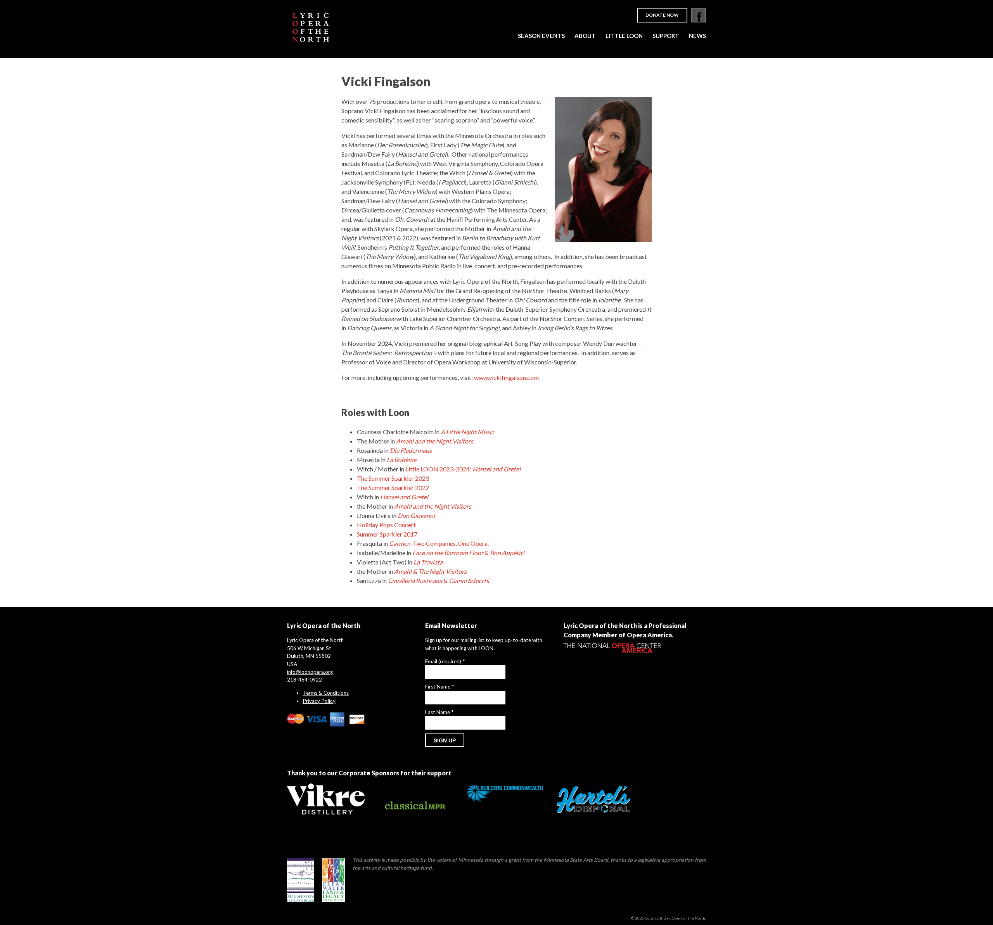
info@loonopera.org (310, 672)
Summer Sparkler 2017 (387, 534)
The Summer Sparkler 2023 (393, 478)
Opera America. (650, 635)
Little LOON (624, 35)
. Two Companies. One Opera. (439, 543)
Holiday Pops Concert (386, 524)
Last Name (439, 712)
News (697, 35)
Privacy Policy (319, 701)
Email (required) (445, 661)
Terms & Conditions (326, 693)
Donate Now (662, 15)
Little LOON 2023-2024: (463, 469)
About (585, 35)
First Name (439, 686)
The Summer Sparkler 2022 (393, 487)
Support (665, 35)
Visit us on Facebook (698, 15)
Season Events (541, 35)
